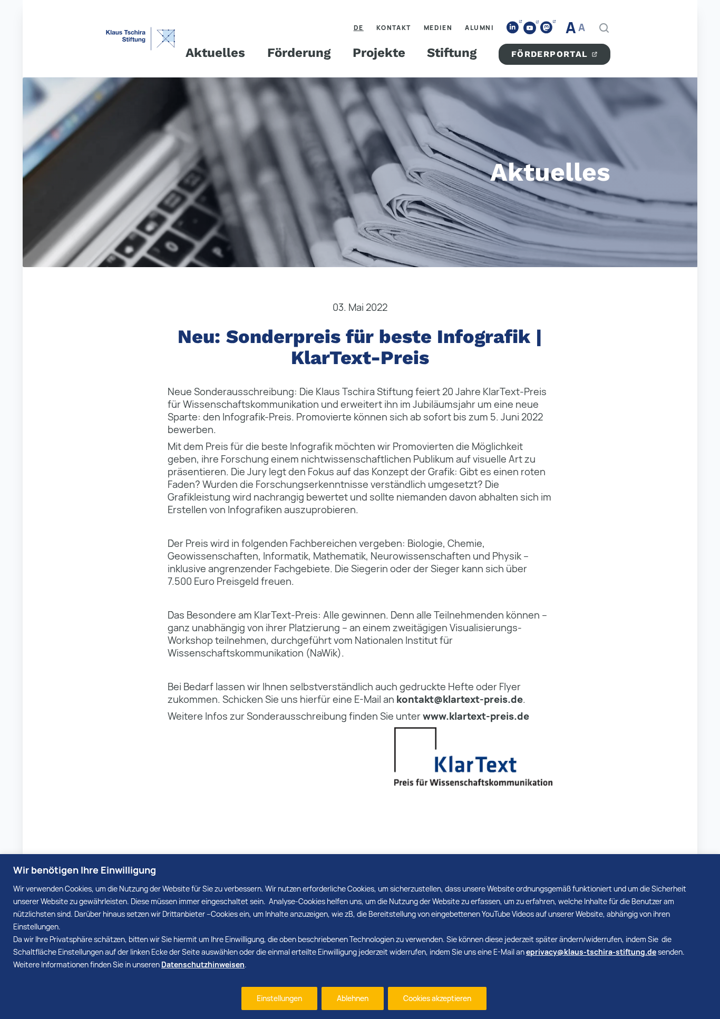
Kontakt (393, 27)
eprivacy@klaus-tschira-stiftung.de (591, 952)
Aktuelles (215, 52)
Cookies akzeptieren (437, 998)
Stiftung (451, 52)
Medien (438, 27)
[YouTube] (529, 28)
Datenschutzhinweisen (203, 964)
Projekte (379, 52)
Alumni (479, 27)
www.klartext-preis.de (476, 716)
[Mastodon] (546, 27)
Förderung (298, 52)
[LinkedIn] (513, 27)
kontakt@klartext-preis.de (459, 699)
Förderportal (549, 54)
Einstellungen (279, 998)
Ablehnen (352, 998)
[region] (360, 936)
